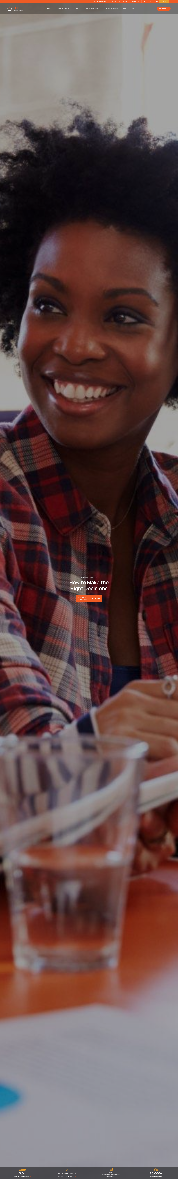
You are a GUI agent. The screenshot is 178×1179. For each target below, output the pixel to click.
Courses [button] (48, 8)
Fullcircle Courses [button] (91, 8)
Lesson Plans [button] (63, 8)
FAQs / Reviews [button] (110, 8)
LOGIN (164, 1)
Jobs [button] (76, 8)
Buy (132, 8)
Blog (124, 8)
